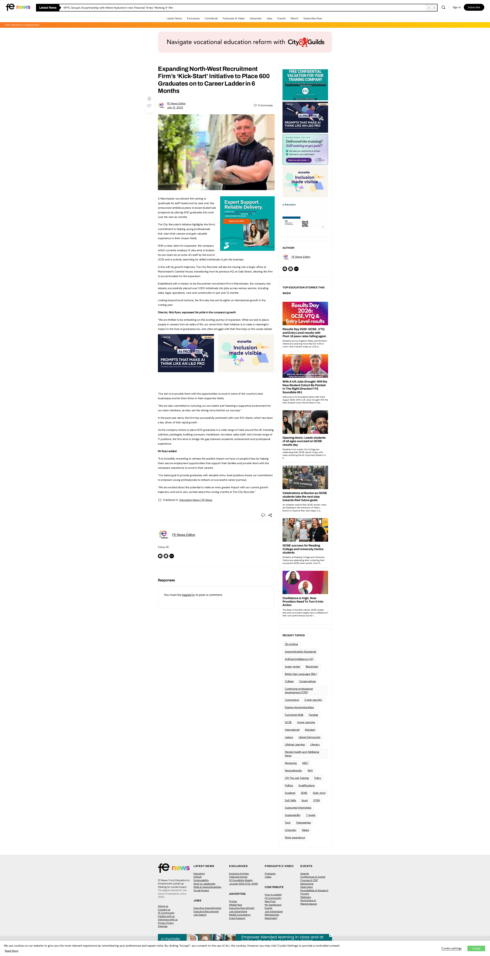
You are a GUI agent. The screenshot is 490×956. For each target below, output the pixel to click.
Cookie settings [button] (451, 948)
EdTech (198, 876)
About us (163, 906)
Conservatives (307, 681)
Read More (11, 951)
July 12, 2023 (175, 107)
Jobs (269, 18)
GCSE (288, 722)
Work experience (295, 837)
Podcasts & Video (234, 18)
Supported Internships (298, 807)
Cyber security (313, 700)
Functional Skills (294, 714)
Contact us (164, 909)
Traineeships (303, 822)
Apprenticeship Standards (300, 651)
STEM (316, 800)
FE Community (166, 912)
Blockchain (312, 666)
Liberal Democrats (309, 737)
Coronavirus (292, 700)
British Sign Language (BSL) (301, 674)
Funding (313, 714)
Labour (289, 737)
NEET (305, 763)
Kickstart (310, 729)
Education (199, 873)
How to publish (273, 894)
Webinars (305, 897)
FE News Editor (176, 103)
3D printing (291, 644)
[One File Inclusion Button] (246, 370)
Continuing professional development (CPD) (299, 690)
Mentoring (291, 763)
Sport (304, 800)
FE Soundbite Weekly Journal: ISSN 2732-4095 (243, 882)
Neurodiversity (293, 770)
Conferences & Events (312, 876)
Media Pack (235, 904)
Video (268, 876)
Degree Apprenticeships (299, 707)
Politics (289, 785)
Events (281, 18)
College (289, 681)
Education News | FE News (196, 500)
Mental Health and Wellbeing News (302, 753)
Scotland (290, 793)
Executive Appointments (207, 908)
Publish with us (166, 916)
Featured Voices (238, 876)
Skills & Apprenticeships (207, 887)
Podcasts (270, 873)
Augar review (292, 666)
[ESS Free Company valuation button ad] (305, 84)
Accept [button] (476, 948)
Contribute (211, 18)
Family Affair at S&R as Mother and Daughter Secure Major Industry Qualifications (114, 7)
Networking (306, 883)
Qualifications (306, 785)
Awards (304, 873)
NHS (310, 770)
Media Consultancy (240, 914)
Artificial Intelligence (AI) (299, 659)
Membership (272, 914)
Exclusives (193, 18)
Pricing (233, 901)
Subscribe (474, 7)
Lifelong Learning (295, 744)
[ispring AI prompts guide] (186, 370)
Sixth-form (319, 793)
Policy (317, 778)
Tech (288, 822)
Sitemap (162, 926)
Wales (305, 830)
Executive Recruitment (206, 911)
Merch (294, 18)
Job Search (200, 914)
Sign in (457, 7)
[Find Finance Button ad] (305, 149)
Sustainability (293, 815)
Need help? (271, 918)
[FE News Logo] (18, 7)
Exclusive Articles (239, 873)
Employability (201, 880)
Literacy (315, 744)
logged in (188, 595)
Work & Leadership (204, 883)
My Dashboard (273, 904)
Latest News (174, 18)
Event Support (237, 918)
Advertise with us (168, 919)
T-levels (310, 815)
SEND (304, 793)
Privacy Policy (166, 923)
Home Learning (306, 722)
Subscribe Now (312, 18)
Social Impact (201, 890)
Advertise (255, 18)
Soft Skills (290, 800)
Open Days (306, 887)
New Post (270, 901)
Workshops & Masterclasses (308, 902)
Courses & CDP (309, 880)
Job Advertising (238, 911)
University (290, 830)
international (292, 729)
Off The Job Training (297, 778)
